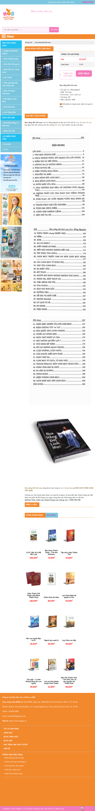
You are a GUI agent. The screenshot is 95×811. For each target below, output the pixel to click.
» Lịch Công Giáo (9, 112)
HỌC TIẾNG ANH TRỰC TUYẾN (15, 745)
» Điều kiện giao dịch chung (14, 758)
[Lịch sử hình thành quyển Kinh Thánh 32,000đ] (51, 664)
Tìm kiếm (54, 30)
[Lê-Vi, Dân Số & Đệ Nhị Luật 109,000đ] (33, 535)
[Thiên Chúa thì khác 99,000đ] (51, 578)
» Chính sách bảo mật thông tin (15, 762)
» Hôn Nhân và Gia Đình (9, 100)
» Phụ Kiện (6, 144)
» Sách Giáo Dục (8, 107)
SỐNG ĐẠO (8, 733)
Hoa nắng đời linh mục (43, 42)
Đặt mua (83, 73)
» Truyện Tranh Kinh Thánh (10, 52)
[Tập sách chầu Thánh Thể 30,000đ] (69, 535)
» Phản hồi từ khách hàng (13, 774)
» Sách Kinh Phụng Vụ (11, 64)
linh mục (89, 122)
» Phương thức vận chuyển (14, 766)
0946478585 (87, 2)
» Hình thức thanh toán (12, 770)
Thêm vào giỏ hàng (68, 74)
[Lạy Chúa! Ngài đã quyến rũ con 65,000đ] (69, 578)
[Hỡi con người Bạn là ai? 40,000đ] (33, 621)
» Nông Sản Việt (8, 131)
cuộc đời (79, 122)
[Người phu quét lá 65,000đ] (51, 621)
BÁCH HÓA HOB (8, 118)
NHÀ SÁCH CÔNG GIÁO (9, 44)
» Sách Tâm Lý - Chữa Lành (10, 71)
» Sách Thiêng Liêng (10, 59)
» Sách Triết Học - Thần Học (9, 92)
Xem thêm (51, 515)
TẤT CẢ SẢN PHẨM (11, 729)
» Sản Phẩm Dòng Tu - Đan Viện (11, 124)
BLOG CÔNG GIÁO (11, 737)
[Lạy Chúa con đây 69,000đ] (69, 621)
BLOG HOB (8, 741)
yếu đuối (58, 125)
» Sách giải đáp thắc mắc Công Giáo (10, 84)
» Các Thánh (7, 77)
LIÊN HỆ (7, 748)
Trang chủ (28, 42)
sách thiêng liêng (66, 488)
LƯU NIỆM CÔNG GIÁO (9, 137)
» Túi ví (5, 149)
